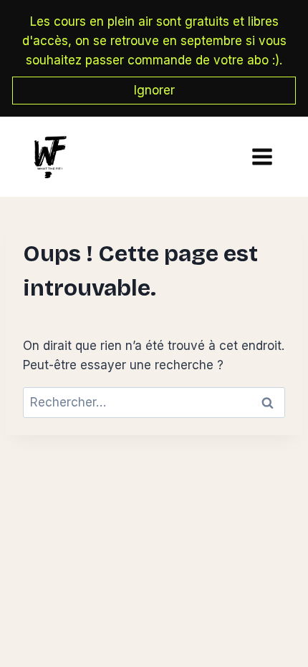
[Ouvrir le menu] (259, 157)
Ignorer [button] (154, 90)
